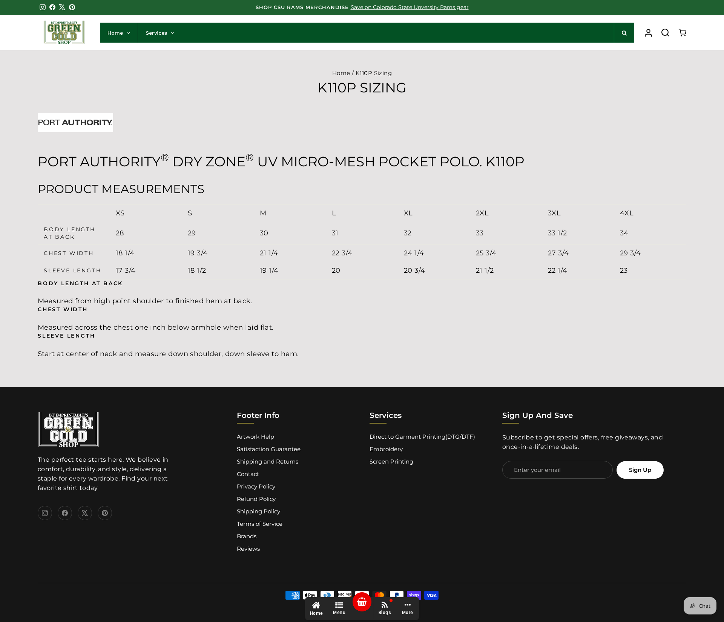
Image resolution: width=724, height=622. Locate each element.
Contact (248, 474)
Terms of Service (259, 523)
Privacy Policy (256, 486)
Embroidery (386, 449)
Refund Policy (256, 498)
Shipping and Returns (267, 461)
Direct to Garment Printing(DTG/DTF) (422, 436)
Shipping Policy (258, 511)
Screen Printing (391, 461)
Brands (246, 536)
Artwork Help (255, 436)
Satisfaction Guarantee (269, 449)
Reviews (248, 548)
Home (341, 73)
